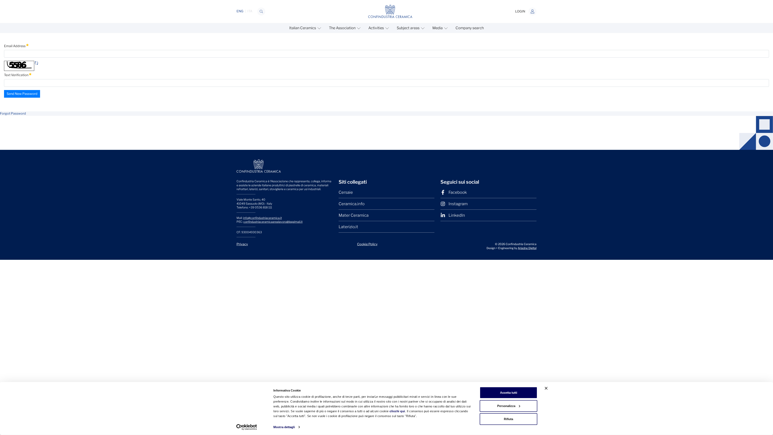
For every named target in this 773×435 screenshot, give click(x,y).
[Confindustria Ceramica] (390, 11)
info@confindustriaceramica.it (262, 218)
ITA (249, 11)
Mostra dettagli (284, 427)
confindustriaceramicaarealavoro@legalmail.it (273, 221)
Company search (470, 28)
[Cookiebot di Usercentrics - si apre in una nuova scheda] (246, 427)
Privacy (242, 244)
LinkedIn (457, 215)
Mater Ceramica (354, 215)
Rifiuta (508, 419)
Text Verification (17, 74)
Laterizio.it (348, 226)
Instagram (458, 203)
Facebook (458, 192)
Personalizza (506, 405)
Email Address (16, 46)
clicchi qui (397, 411)
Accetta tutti (508, 392)
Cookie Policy (367, 244)
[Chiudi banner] (546, 388)
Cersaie (346, 192)
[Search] (261, 11)
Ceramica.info (352, 203)
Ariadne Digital (527, 248)
